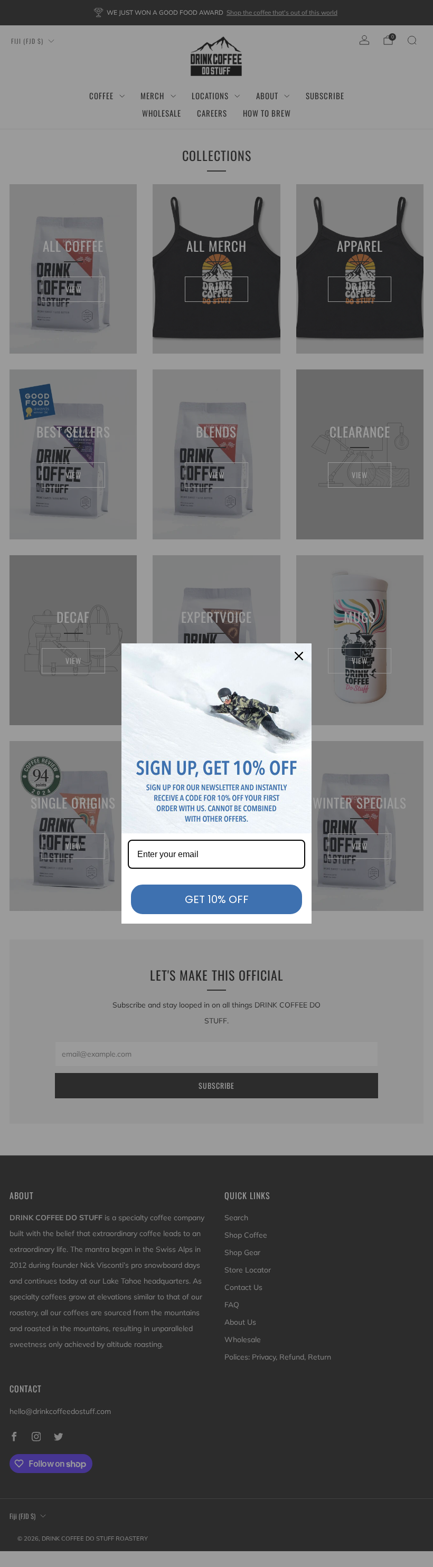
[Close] (299, 656)
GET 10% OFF (217, 899)
